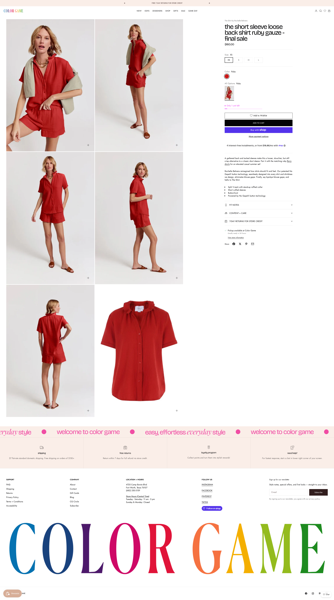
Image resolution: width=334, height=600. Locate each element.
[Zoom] (88, 145)
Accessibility (11, 505)
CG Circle (74, 501)
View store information (236, 237)
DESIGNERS (157, 11)
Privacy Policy (12, 497)
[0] (325, 11)
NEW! (139, 11)
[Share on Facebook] (233, 243)
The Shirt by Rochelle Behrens (236, 20)
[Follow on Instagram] (313, 593)
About (72, 484)
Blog (72, 497)
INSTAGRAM (207, 484)
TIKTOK (205, 502)
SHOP (167, 11)
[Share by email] (252, 243)
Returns (9, 493)
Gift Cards (74, 493)
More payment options (258, 136)
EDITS (147, 11)
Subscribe (74, 505)
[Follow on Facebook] (306, 593)
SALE (183, 11)
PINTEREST (206, 496)
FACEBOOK (207, 490)
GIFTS (175, 11)
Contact (73, 488)
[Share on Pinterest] (246, 243)
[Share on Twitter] (240, 243)
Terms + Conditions (14, 501)
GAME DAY (192, 11)
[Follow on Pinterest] (319, 593)
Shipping (10, 488)
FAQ (8, 484)
